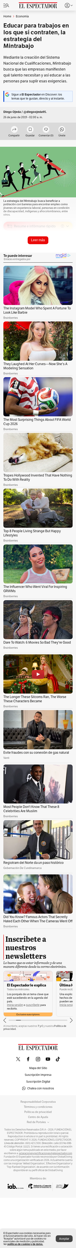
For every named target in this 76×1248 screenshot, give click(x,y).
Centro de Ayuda (38, 1117)
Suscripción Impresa (38, 1075)
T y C (40, 1026)
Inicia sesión (15, 1005)
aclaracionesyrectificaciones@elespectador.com (45, 1153)
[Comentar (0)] (46, 129)
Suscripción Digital (38, 1081)
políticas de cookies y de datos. (25, 1244)
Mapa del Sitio (38, 1068)
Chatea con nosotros (40, 1088)
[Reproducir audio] (10, 250)
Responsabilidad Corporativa (38, 1101)
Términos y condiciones (38, 1106)
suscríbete (33, 1005)
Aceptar (64, 1239)
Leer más (38, 240)
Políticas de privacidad (38, 1112)
